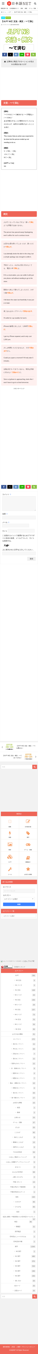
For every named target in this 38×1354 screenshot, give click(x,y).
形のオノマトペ (24, 1059)
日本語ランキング (19, 967)
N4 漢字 (25, 1271)
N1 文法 (25, 990)
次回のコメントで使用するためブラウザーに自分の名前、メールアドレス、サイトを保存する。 (18, 538)
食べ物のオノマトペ (23, 1098)
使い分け (25, 1281)
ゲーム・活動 (24, 1122)
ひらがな (25, 1207)
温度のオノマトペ (24, 1073)
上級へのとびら (24, 1177)
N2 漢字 (25, 1261)
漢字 (25, 1246)
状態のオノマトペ (24, 1078)
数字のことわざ (24, 1147)
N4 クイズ (25, 1014)
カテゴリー (7, 895)
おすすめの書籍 (23, 1034)
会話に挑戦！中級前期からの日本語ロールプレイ (19, 1217)
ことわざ (24, 1132)
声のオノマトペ (24, 1049)
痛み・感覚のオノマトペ (22, 1083)
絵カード (24, 1286)
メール (6, 522)
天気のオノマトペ (24, 1054)
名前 (5, 514)
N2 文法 (25, 1000)
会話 (25, 1212)
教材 (26, 1112)
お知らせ (24, 1117)
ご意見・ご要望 (15, 1347)
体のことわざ (24, 1137)
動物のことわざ (24, 1142)
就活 (26, 1107)
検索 (19, 904)
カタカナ (25, 1202)
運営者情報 (6, 1347)
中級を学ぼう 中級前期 (22, 1187)
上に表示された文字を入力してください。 (18, 550)
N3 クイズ (25, 1005)
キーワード (7, 887)
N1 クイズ (25, 985)
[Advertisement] (19, 84)
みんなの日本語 (23, 1172)
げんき (25, 1127)
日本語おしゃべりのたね (22, 1236)
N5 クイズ (25, 1024)
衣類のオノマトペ (24, 1088)
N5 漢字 (25, 1276)
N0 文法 (25, 980)
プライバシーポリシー (28, 1347)
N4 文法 (25, 1019)
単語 (23, 1222)
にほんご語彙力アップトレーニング (20, 1162)
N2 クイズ (25, 995)
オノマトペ (24, 1039)
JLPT (3, 17)
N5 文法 (25, 1029)
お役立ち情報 (24, 1103)
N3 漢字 (25, 1266)
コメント (6, 494)
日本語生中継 (24, 1241)
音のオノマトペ (24, 1093)
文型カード (24, 1290)
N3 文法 (8, 17)
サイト (4, 531)
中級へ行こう (24, 1182)
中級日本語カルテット (22, 1192)
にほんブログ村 (28, 961)
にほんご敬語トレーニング (22, 1157)
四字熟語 (25, 1231)
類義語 (25, 1226)
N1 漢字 (25, 1256)
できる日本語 (24, 1152)
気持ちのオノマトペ (23, 1063)
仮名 (25, 1197)
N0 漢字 (25, 1251)
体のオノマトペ (24, 1044)
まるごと (25, 1167)
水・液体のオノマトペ (23, 1068)
